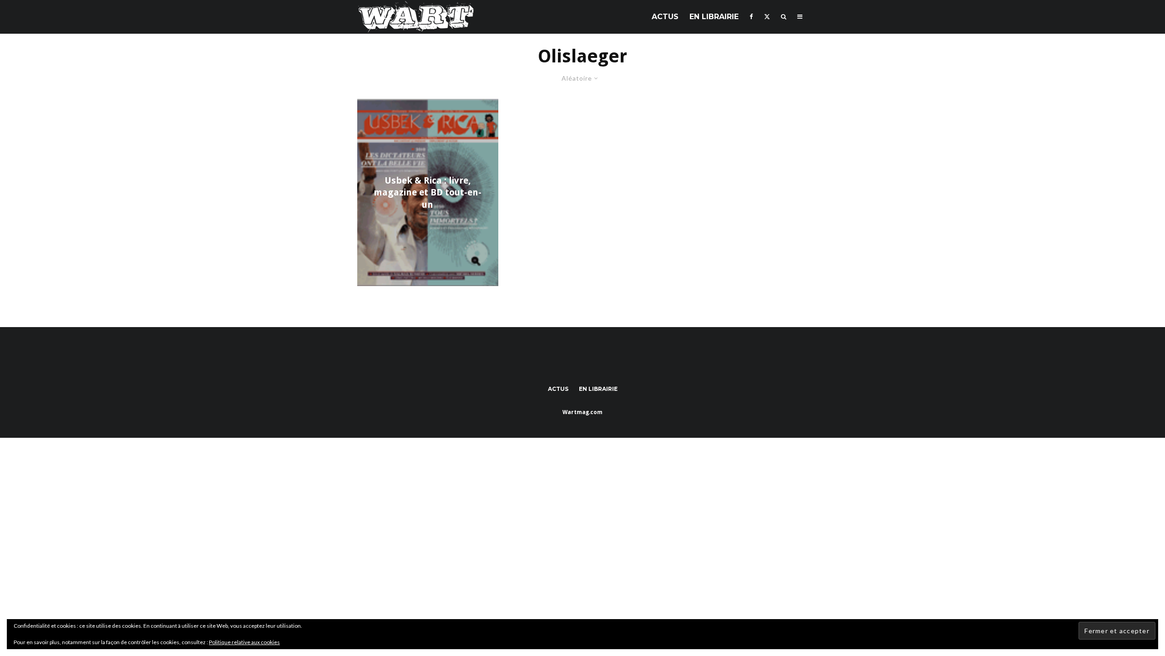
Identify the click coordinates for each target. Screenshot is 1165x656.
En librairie (714, 16)
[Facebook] (751, 16)
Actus (665, 16)
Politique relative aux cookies (244, 642)
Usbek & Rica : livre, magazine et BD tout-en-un (427, 192)
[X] (767, 16)
